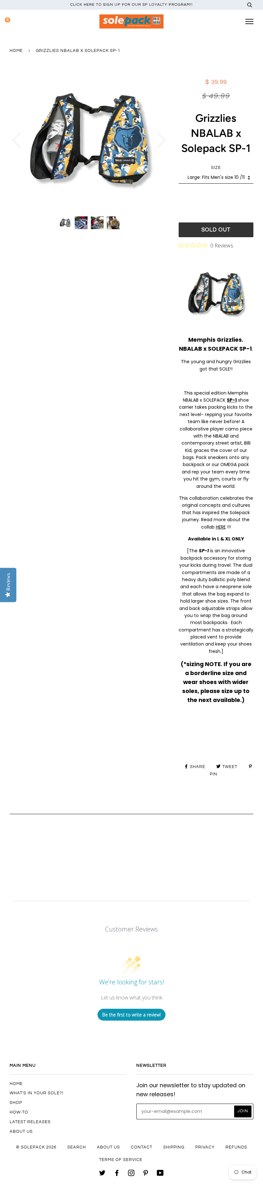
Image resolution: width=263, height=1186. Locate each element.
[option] (89, 140)
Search (76, 1147)
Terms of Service (120, 1159)
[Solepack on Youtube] (160, 1174)
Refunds (236, 1147)
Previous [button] (20, 140)
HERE (221, 527)
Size (216, 167)
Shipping (173, 1147)
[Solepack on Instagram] (131, 1174)
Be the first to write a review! (131, 1015)
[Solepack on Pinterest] (145, 1174)
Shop (16, 1102)
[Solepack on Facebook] (117, 1174)
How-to (19, 1112)
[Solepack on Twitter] (102, 1174)
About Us (21, 1131)
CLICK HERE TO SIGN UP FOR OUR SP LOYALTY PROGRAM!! (131, 5)
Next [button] (157, 140)
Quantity (216, 196)
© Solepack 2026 (36, 1147)
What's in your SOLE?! (37, 1093)
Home (16, 50)
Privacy (205, 1147)
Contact (141, 1147)
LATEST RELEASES (30, 1122)
